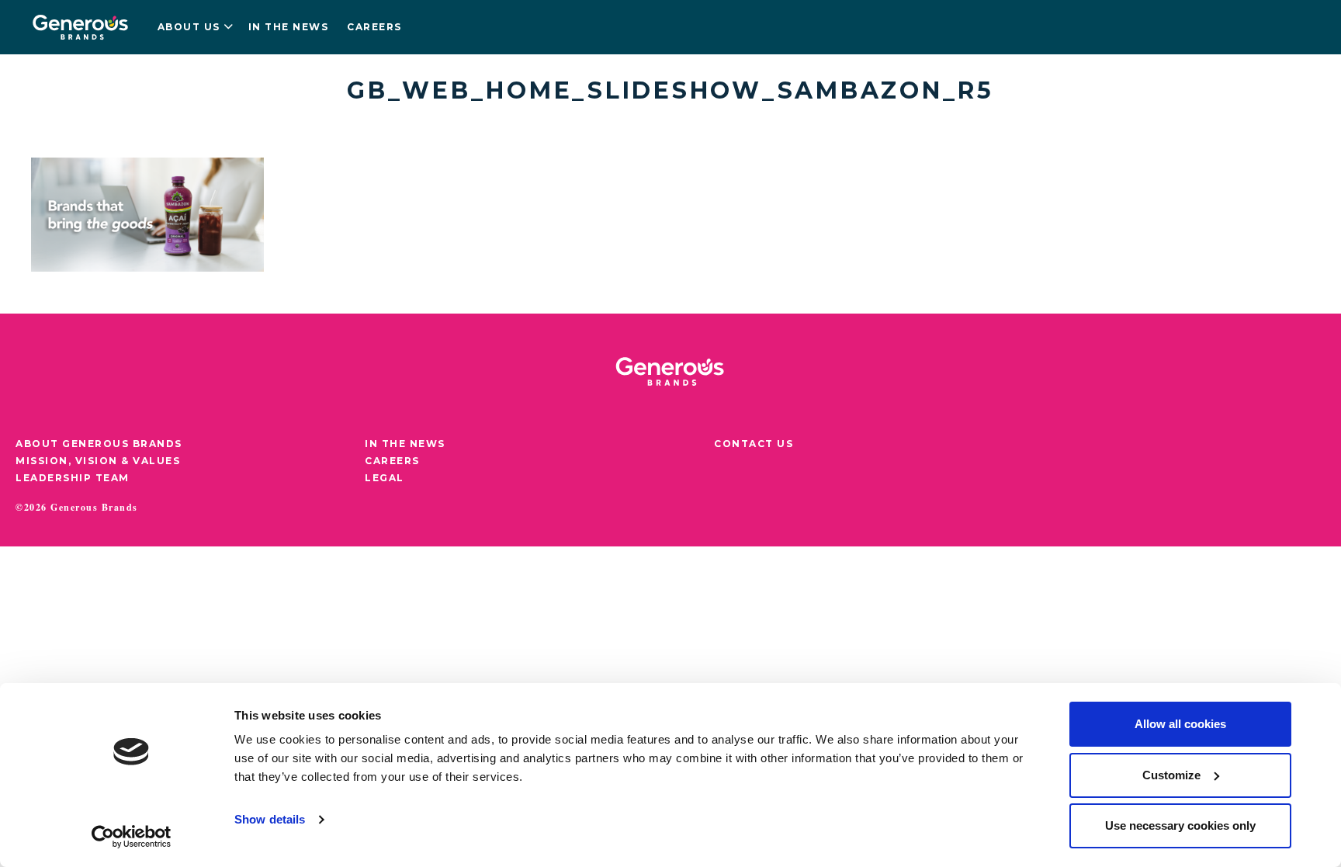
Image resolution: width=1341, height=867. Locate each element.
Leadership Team (73, 478)
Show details (269, 819)
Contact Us (753, 443)
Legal (384, 478)
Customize (1171, 775)
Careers (374, 27)
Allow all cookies (1180, 723)
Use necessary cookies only (1180, 825)
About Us (189, 27)
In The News (405, 443)
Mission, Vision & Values (98, 460)
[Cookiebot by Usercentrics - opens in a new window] (131, 836)
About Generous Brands (99, 443)
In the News (288, 27)
